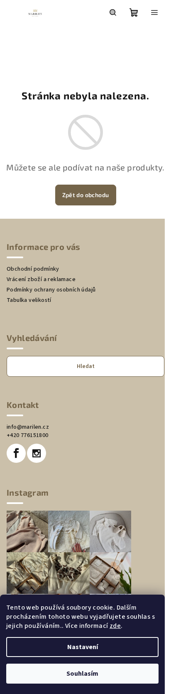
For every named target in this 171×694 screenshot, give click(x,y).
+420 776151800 (28, 435)
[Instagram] (36, 453)
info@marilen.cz (28, 427)
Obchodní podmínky (33, 269)
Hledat (86, 366)
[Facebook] (16, 453)
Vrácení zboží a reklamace (41, 279)
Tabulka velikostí (29, 300)
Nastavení (82, 647)
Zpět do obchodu (85, 194)
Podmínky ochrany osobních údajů (51, 290)
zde (115, 625)
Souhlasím (82, 673)
